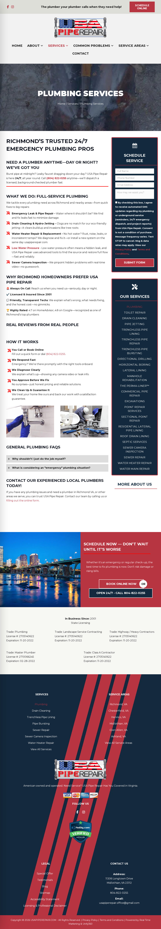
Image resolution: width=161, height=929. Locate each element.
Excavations (135, 401)
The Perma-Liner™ (134, 385)
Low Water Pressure (25, 248)
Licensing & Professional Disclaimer (45, 905)
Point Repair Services (134, 409)
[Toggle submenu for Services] (67, 46)
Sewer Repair (134, 457)
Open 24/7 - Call (120, 593)
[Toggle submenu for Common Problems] (112, 46)
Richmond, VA (118, 704)
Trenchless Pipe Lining (135, 331)
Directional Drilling (134, 358)
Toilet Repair (135, 312)
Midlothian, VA (118, 723)
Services (72, 103)
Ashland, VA (118, 736)
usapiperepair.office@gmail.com (119, 902)
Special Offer (45, 873)
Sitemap (45, 892)
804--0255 (119, 892)
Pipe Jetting (134, 324)
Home (61, 103)
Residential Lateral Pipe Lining (134, 428)
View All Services (41, 749)
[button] (7, 6)
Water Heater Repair (135, 463)
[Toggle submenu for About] (42, 46)
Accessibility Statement (45, 899)
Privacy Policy (123, 249)
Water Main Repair (135, 468)
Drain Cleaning (134, 318)
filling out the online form (22, 500)
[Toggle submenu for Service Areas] (148, 46)
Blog (45, 886)
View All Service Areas (118, 742)
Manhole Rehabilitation (134, 378)
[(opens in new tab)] (80, 831)
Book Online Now (121, 584)
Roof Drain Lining (134, 436)
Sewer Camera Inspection (134, 449)
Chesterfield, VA (118, 710)
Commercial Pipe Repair (134, 393)
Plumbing (135, 306)
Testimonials (45, 879)
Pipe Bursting (41, 723)
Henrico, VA (118, 717)
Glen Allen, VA (118, 730)
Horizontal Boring (135, 364)
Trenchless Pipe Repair (135, 341)
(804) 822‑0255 (55, 354)
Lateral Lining (134, 370)
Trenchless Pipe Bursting (135, 351)
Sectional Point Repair (134, 418)
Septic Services (134, 441)
